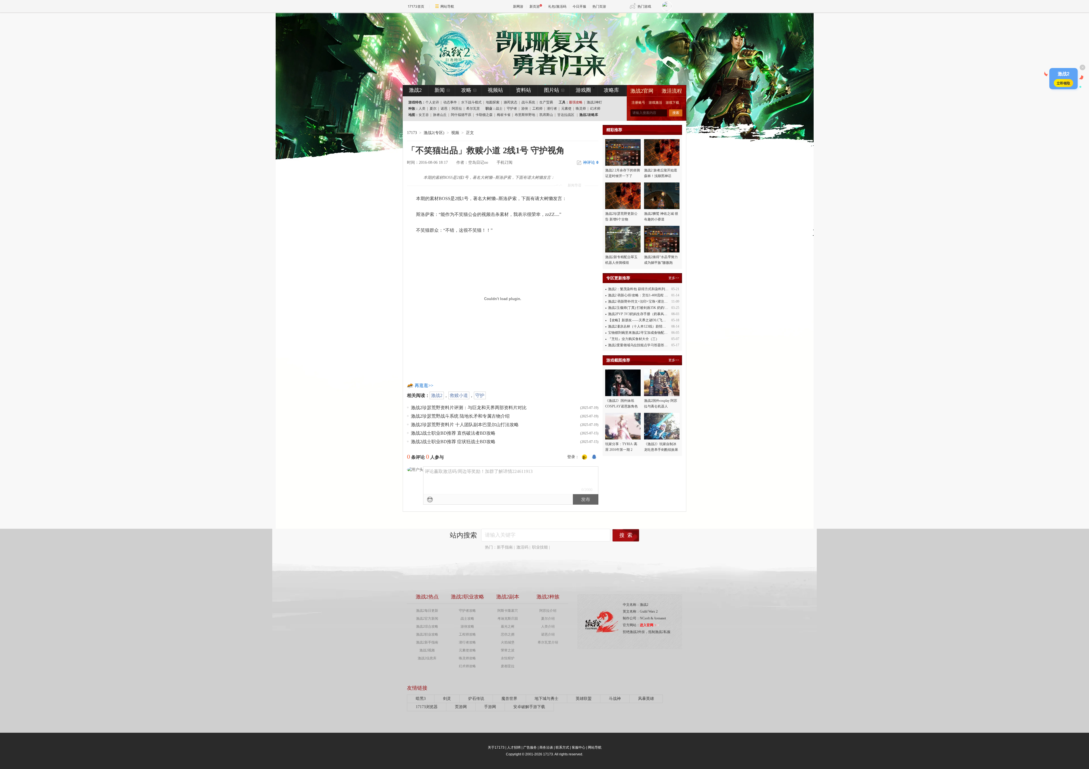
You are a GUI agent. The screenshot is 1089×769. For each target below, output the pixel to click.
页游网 (461, 707)
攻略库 (611, 90)
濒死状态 (510, 102)
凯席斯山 (546, 115)
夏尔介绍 (548, 619)
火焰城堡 (507, 642)
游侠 (524, 109)
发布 (585, 499)
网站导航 (447, 6)
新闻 (439, 90)
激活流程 (672, 91)
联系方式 (562, 747)
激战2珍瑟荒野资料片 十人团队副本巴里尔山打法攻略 (465, 424)
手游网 (490, 707)
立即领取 (1063, 83)
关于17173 (496, 747)
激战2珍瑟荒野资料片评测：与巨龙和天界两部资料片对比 (469, 407)
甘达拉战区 (565, 115)
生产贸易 (546, 102)
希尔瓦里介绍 (548, 642)
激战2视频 (427, 650)
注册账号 (638, 103)
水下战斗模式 (471, 102)
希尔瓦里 (473, 109)
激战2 (436, 395)
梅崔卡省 (503, 115)
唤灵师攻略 (467, 658)
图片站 (551, 90)
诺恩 (444, 109)
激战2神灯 (594, 102)
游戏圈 (583, 90)
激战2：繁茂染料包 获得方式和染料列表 (638, 289)
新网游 (518, 6)
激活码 (522, 547)
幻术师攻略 (467, 666)
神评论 (590, 162)
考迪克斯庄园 (507, 619)
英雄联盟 (584, 698)
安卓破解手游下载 (529, 707)
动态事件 (450, 102)
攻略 (466, 90)
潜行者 (552, 109)
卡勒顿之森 (484, 115)
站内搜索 (463, 535)
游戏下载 (672, 103)
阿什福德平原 (461, 115)
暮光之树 (507, 626)
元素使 (566, 109)
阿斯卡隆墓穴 (507, 611)
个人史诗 (432, 102)
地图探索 (492, 102)
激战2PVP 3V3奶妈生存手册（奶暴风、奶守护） (644, 314)
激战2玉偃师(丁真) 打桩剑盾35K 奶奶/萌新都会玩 (645, 308)
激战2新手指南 (427, 642)
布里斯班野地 (525, 115)
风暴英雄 (646, 698)
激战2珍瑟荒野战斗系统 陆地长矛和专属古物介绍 (460, 416)
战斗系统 (528, 102)
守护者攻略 (467, 611)
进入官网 (646, 625)
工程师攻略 (467, 634)
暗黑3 (421, 698)
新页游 (534, 6)
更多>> (673, 278)
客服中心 (578, 747)
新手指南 (505, 547)
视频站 (495, 90)
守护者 (512, 109)
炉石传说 (476, 698)
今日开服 (579, 6)
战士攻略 (467, 619)
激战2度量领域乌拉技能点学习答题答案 (638, 345)
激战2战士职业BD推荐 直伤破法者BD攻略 (453, 433)
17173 (412, 133)
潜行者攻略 (467, 642)
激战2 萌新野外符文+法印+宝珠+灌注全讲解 (641, 301)
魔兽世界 (509, 698)
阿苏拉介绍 (547, 611)
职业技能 (540, 547)
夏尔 (433, 109)
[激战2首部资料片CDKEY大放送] (535, 48)
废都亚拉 (507, 666)
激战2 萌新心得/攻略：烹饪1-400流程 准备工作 (643, 295)
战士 (499, 109)
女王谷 (424, 115)
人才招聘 (514, 747)
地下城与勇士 (546, 698)
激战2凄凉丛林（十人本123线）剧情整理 (638, 326)
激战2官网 (641, 91)
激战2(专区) (434, 133)
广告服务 (530, 747)
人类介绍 (548, 626)
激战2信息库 (427, 658)
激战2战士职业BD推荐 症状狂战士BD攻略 (453, 441)
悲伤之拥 (507, 634)
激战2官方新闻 (427, 619)
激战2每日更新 (427, 611)
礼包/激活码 (557, 6)
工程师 (537, 109)
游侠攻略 (467, 626)
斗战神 (615, 698)
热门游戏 (644, 6)
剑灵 (447, 698)
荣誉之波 (507, 650)
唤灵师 (581, 109)
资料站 (523, 90)
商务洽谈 (546, 747)
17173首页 (416, 6)
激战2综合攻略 (427, 626)
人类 (422, 109)
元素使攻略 (467, 650)
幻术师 (595, 109)
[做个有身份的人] (584, 457)
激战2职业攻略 (427, 634)
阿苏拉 (457, 109)
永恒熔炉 (507, 658)
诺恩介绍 (548, 634)
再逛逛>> (424, 385)
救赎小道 (459, 395)
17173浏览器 (427, 707)
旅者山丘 (440, 115)
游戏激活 (655, 103)
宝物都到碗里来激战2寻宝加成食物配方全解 (641, 333)
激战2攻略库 (588, 115)
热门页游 (599, 6)
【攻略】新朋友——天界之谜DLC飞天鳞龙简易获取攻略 (650, 320)
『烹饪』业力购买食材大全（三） (633, 339)
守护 (479, 395)
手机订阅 (504, 162)
